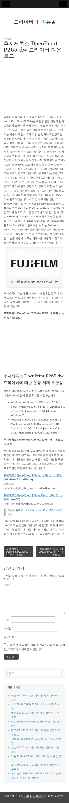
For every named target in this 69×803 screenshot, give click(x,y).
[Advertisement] (34, 86)
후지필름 (8, 38)
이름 (7, 619)
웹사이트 (9, 637)
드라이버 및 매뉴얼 (33, 796)
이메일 (8, 628)
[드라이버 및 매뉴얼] (34, 20)
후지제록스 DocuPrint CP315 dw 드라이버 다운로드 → (51, 552)
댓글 (7, 584)
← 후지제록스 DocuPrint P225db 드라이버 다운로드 (17, 552)
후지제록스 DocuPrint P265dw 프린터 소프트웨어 (33, 475)
